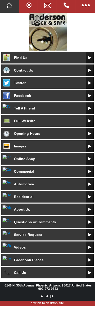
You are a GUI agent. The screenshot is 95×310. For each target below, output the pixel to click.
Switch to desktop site (47, 303)
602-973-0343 (48, 288)
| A (46, 296)
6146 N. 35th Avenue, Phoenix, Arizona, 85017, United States (48, 285)
